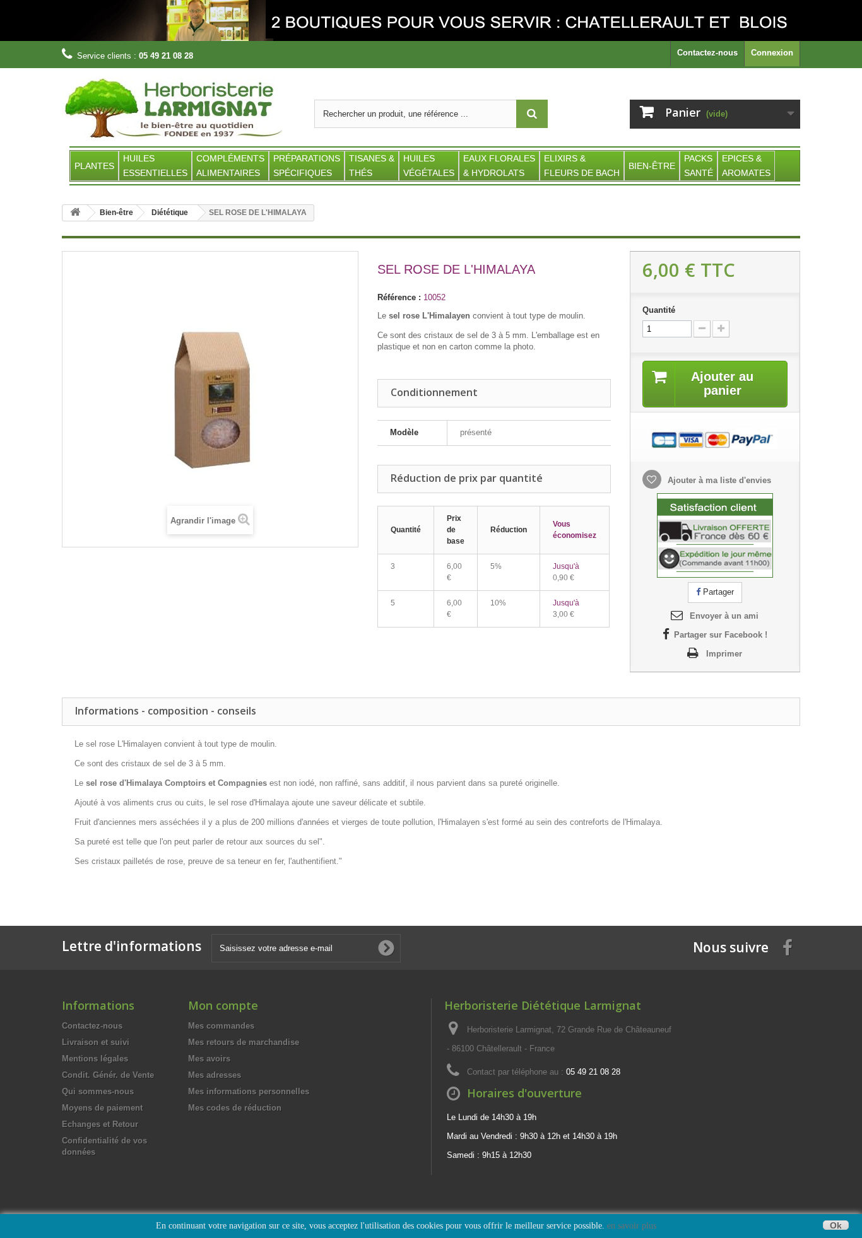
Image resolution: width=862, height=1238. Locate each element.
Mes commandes (221, 1026)
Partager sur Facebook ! (720, 634)
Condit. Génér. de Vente (108, 1075)
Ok (836, 1225)
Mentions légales (95, 1058)
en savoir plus (631, 1225)
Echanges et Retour (100, 1124)
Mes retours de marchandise (243, 1042)
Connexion (772, 52)
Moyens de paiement (102, 1107)
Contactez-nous (707, 52)
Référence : (399, 297)
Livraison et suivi (95, 1042)
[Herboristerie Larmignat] (178, 109)
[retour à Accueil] (75, 213)
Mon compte (223, 1005)
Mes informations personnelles (248, 1091)
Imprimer (724, 653)
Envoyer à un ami (724, 616)
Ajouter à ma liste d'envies (718, 480)
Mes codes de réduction (234, 1107)
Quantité (658, 310)
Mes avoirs (209, 1058)
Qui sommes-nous (98, 1091)
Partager (717, 592)
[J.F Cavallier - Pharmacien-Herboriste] (431, 20)
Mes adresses (214, 1075)
